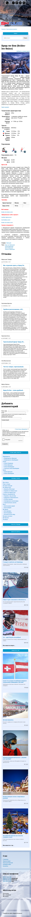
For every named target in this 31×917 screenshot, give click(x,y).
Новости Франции (10, 249)
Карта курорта (5, 107)
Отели (4, 461)
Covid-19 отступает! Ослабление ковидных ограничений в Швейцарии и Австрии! (15, 681)
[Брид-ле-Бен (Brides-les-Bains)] (15, 73)
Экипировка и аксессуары (11, 501)
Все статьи (6, 482)
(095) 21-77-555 (7, 878)
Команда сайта (7, 864)
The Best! (5, 519)
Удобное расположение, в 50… (13, 309)
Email (2, 412)
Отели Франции (9, 246)
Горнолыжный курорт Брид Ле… (13, 342)
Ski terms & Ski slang (9, 514)
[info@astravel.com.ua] (13, 2)
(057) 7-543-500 (7, 877)
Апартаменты (6, 456)
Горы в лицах (6, 484)
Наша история (6, 861)
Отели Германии (8, 463)
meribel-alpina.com (6, 217)
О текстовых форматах (21, 429)
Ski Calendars (7, 511)
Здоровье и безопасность (11, 497)
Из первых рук (7, 487)
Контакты (5, 866)
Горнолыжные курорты (11, 29)
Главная (3, 29)
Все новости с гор (8, 845)
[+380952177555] (23, 2)
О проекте (5, 859)
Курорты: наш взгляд (10, 496)
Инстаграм (6, 893)
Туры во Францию (10, 245)
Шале (4, 470)
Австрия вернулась (8, 720)
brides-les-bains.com (6, 212)
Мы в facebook (7, 895)
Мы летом (5, 896)
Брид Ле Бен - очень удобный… (13, 390)
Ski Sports (5, 509)
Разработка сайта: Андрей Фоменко (12, 913)
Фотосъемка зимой (9, 506)
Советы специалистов (9, 494)
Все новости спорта (8, 645)
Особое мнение (8, 499)
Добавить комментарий (23, 51)
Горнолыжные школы (10, 502)
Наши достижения (8, 862)
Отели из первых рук (10, 492)
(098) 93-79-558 (7, 880)
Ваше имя (4, 411)
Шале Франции (9, 248)
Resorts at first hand (9, 489)
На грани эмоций (7, 485)
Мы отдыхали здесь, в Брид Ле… (14, 265)
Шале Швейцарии (9, 473)
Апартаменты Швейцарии (11, 460)
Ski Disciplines (8, 512)
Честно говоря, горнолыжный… (13, 367)
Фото (4, 504)
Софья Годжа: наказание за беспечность (14, 599)
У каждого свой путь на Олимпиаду (13, 562)
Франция (8, 243)
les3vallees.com (5, 220)
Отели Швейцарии (9, 466)
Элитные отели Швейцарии (11, 468)
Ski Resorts (6, 517)
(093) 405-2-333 (7, 881)
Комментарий (5, 420)
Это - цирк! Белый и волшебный (12, 637)
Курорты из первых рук (10, 490)
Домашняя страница (6, 417)
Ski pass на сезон (7, 516)
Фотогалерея (7, 507)
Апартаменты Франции (10, 458)
